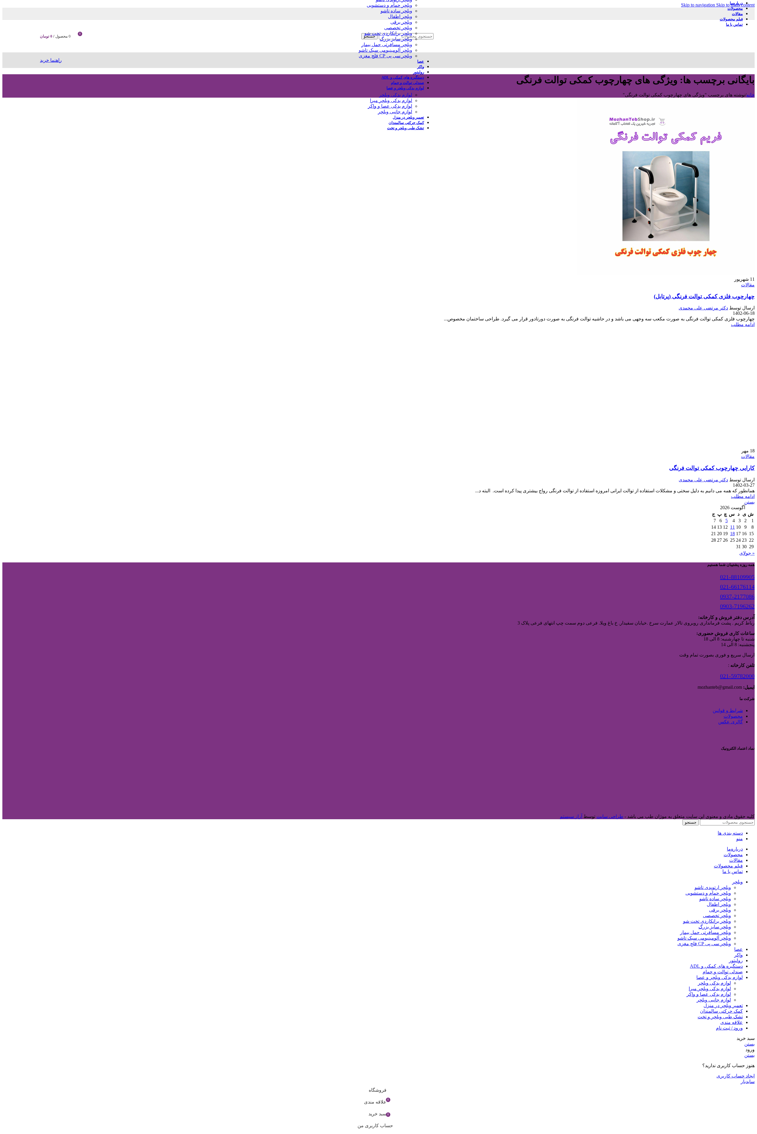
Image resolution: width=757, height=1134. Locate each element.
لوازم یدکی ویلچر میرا (391, 100)
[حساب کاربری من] (93, 36)
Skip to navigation (698, 4)
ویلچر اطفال (400, 16)
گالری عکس (730, 721)
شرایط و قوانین (728, 710)
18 (732, 533)
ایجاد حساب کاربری (735, 1075)
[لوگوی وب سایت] (681, 53)
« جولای (747, 553)
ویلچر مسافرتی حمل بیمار (386, 44)
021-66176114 (737, 586)
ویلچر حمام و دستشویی (389, 5)
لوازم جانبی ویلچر (395, 111)
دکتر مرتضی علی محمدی (703, 307)
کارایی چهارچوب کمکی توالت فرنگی (712, 468)
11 (732, 527)
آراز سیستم (571, 816)
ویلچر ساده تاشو (396, 10)
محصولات (733, 716)
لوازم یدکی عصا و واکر (390, 106)
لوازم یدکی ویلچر (395, 94)
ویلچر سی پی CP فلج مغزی (385, 55)
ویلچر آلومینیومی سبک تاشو (385, 50)
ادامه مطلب (743, 324)
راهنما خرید (51, 60)
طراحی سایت (609, 816)
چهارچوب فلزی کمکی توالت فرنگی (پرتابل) (704, 296)
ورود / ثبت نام (729, 1027)
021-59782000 (737, 676)
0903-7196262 (737, 606)
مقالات (748, 284)
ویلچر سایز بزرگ (396, 38)
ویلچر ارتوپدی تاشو (713, 887)
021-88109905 (737, 577)
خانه (750, 94)
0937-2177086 (737, 596)
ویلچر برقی (401, 22)
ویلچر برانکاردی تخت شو (388, 33)
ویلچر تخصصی (398, 27)
